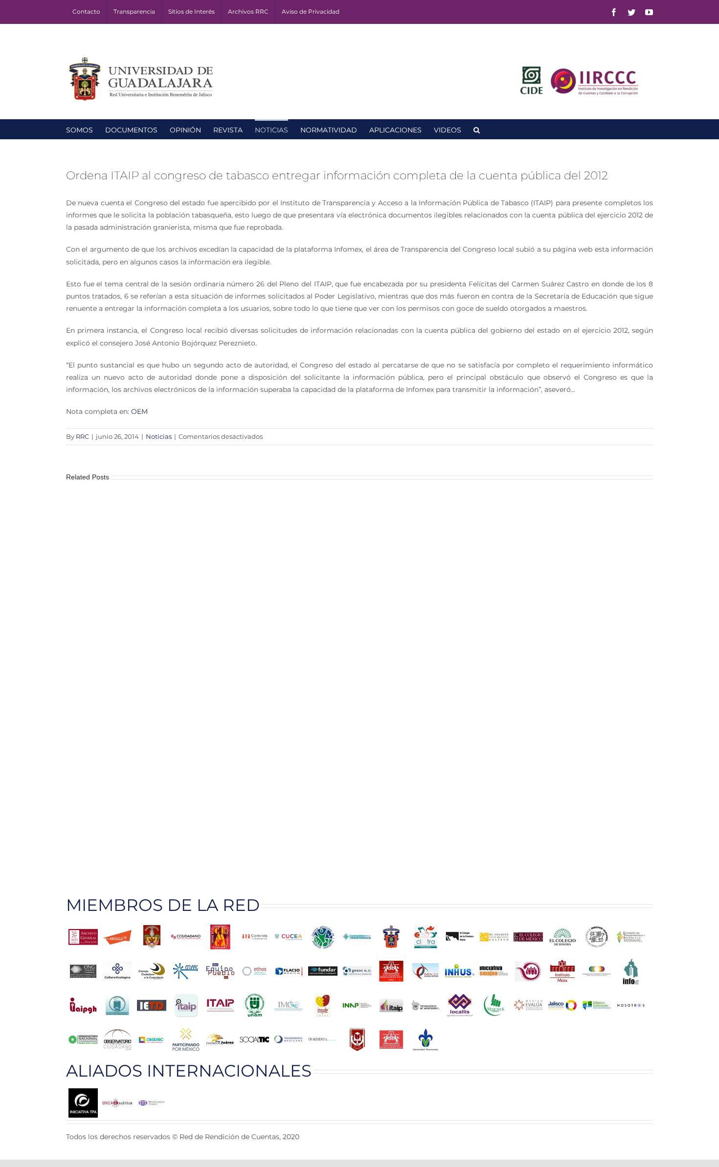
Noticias (159, 436)
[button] (476, 129)
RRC (82, 436)
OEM (139, 411)
